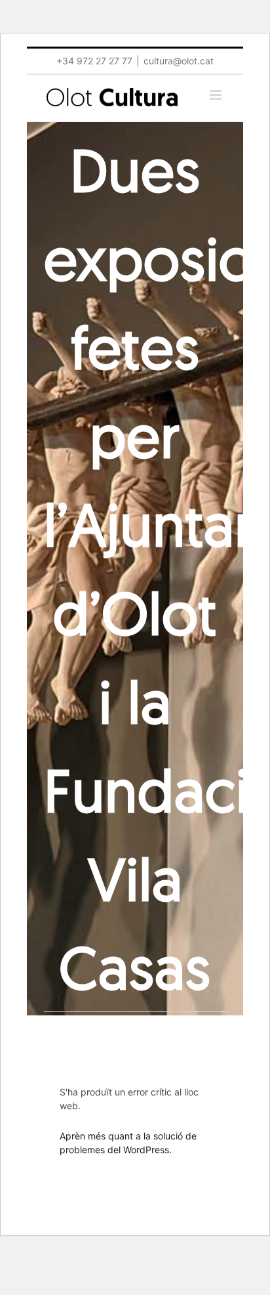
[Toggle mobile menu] (216, 95)
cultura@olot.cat (179, 60)
